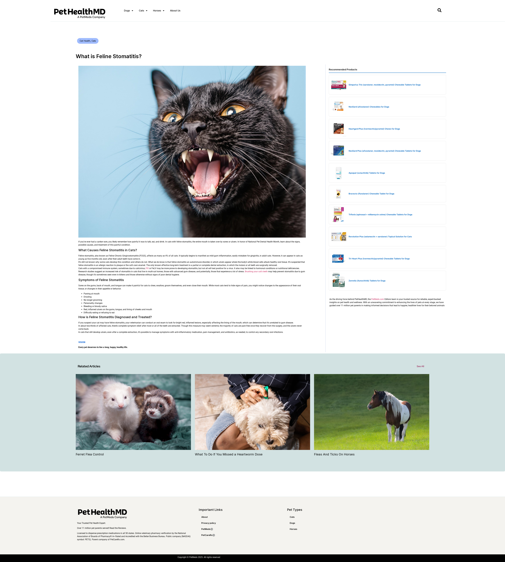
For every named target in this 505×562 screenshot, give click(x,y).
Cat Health (85, 41)
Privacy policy (208, 523)
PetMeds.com (377, 299)
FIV (147, 268)
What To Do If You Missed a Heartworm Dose (228, 454)
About (204, 517)
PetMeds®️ (207, 529)
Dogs (127, 10)
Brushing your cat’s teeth (256, 271)
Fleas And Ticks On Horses (334, 454)
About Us (175, 10)
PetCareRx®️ (208, 535)
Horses (157, 10)
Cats (141, 10)
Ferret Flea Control (90, 454)
